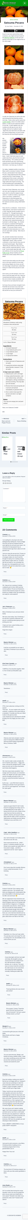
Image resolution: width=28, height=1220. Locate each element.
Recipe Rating (6, 480)
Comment (6, 488)
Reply (5, 571)
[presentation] (7, 440)
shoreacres (6, 755)
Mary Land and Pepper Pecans (6, 420)
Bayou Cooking (14, 19)
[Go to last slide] (4, 448)
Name (5, 508)
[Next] (23, 448)
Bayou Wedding (21, 420)
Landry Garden (6, 122)
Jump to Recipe (10, 30)
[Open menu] (24, 3)
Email (5, 515)
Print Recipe (20, 30)
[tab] (10, 461)
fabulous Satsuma (9, 37)
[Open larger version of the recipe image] (14, 311)
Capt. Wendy (10, 26)
